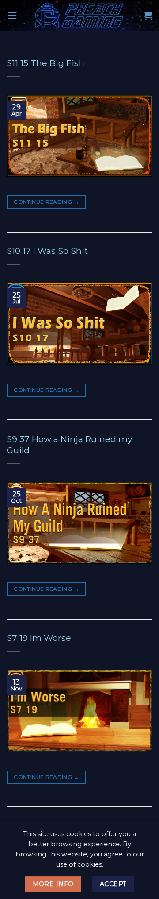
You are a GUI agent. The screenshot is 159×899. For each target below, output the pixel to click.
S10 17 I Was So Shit (47, 250)
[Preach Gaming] (79, 15)
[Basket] (148, 15)
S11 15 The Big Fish (45, 63)
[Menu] (12, 15)
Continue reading (46, 201)
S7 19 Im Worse (39, 637)
